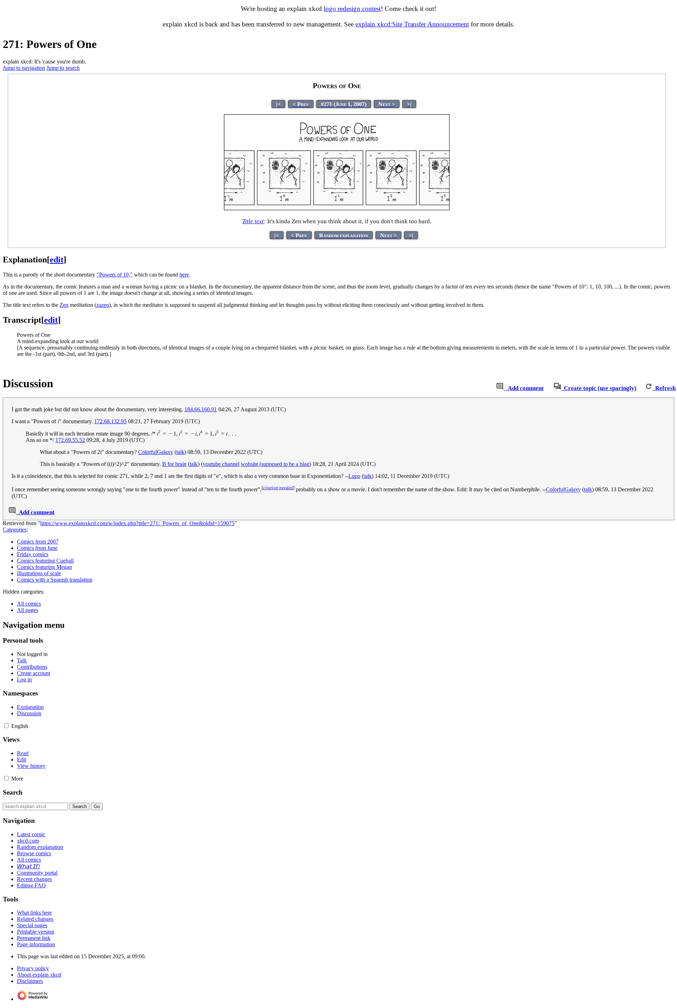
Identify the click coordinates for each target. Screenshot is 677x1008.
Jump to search (63, 68)
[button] (6, 725)
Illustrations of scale (39, 573)
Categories (14, 530)
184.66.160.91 (200, 409)
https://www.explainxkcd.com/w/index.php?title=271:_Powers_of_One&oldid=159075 (137, 523)
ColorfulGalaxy (155, 452)
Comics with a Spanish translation (54, 580)
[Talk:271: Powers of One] (500, 388)
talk (180, 452)
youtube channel (221, 464)
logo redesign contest (352, 8)
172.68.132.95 (110, 421)
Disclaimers (30, 981)
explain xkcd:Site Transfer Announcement (412, 24)
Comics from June (37, 548)
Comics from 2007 (38, 542)
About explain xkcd (39, 975)
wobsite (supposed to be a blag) (276, 464)
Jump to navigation (24, 68)
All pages (27, 610)
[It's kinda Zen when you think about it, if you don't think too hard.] (337, 208)
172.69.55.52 (70, 440)
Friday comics (32, 554)
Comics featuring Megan (44, 567)
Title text (253, 221)
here (184, 275)
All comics (29, 604)
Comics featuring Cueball (45, 561)
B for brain (174, 464)
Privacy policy (33, 968)
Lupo (354, 476)
